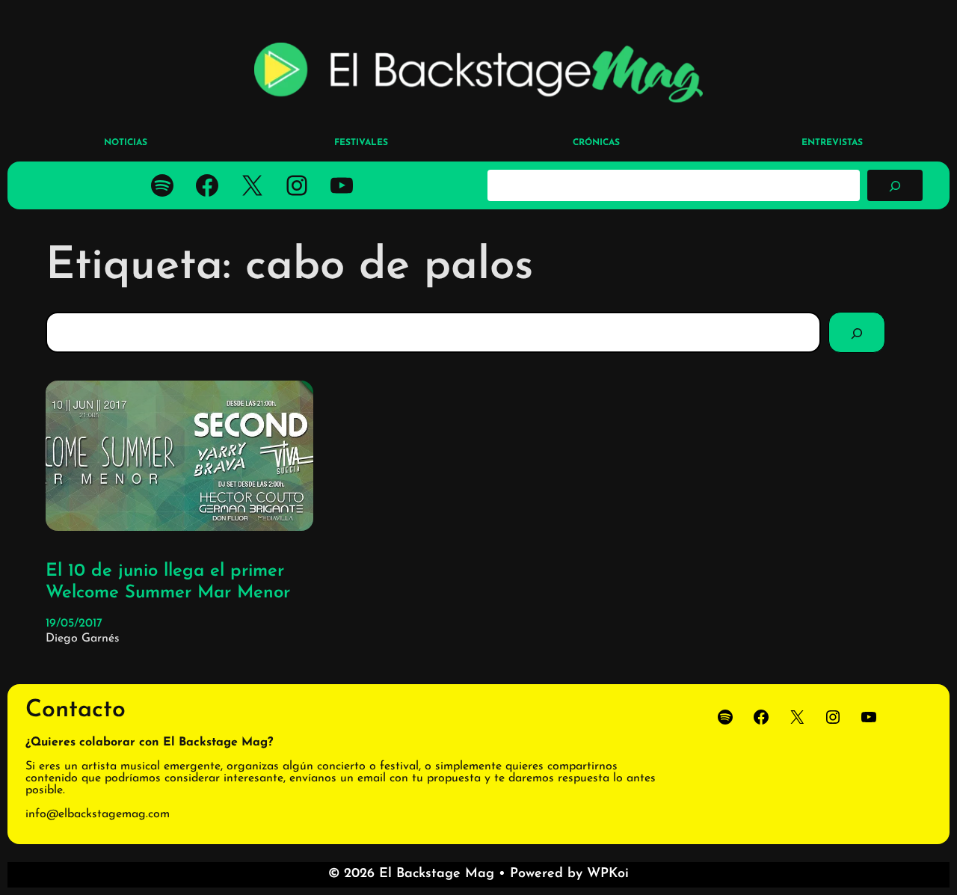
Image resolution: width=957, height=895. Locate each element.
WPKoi (608, 874)
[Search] (856, 332)
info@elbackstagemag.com (97, 814)
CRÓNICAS (596, 142)
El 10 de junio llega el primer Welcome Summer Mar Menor (168, 582)
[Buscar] (895, 185)
